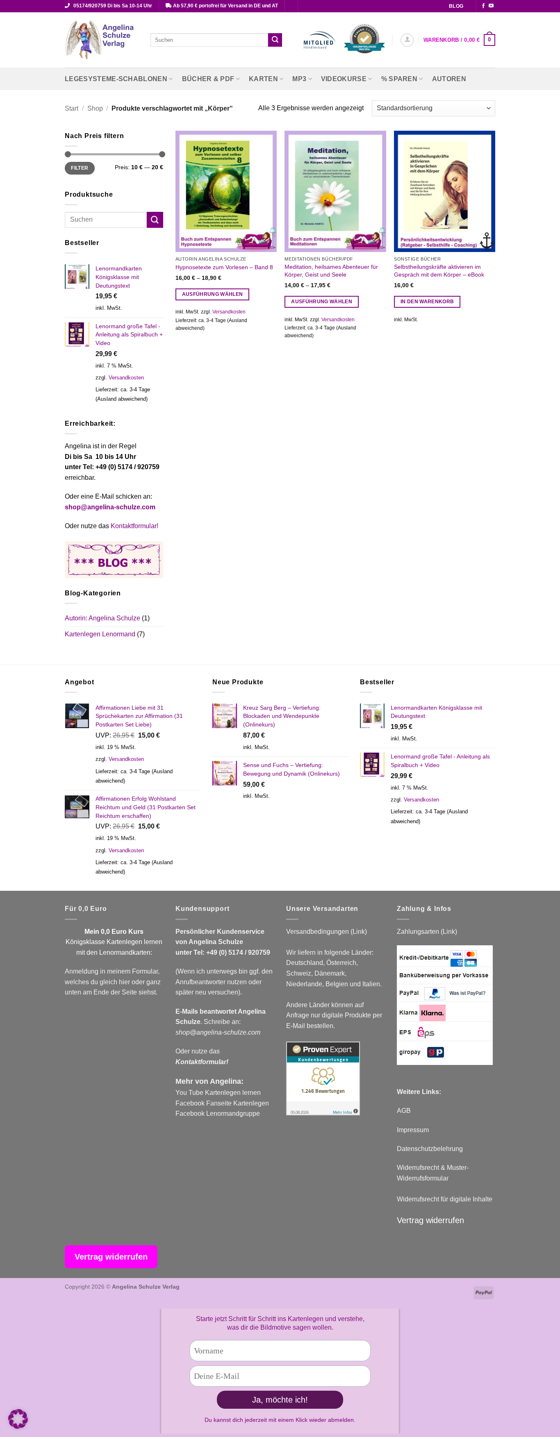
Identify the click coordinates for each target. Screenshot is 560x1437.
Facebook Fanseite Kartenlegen (222, 1103)
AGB (404, 1110)
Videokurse (344, 78)
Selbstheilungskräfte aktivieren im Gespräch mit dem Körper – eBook (439, 270)
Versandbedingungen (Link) (326, 931)
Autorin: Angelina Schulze (102, 618)
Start (71, 108)
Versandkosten (126, 378)
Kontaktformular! (134, 525)
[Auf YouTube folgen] (491, 6)
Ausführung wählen (212, 294)
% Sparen (399, 78)
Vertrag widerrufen (430, 1220)
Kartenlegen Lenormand (100, 634)
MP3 (299, 78)
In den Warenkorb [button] (427, 301)
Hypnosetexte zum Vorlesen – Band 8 (224, 267)
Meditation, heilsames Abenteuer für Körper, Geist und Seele (331, 270)
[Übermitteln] (275, 40)
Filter (79, 168)
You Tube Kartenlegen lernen (218, 1092)
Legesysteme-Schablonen (116, 78)
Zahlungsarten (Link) (427, 931)
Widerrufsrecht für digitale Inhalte (444, 1199)
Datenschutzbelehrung (430, 1148)
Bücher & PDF (208, 78)
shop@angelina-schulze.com (110, 507)
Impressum (413, 1129)
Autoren (449, 78)
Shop (95, 108)
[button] (407, 40)
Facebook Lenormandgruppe (217, 1113)
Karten (263, 78)
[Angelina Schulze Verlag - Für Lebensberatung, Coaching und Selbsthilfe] (101, 40)
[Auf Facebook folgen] (483, 6)
